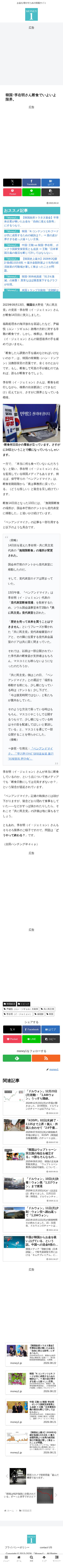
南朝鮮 (40, 1014)
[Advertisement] (31, 54)
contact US (46, 1547)
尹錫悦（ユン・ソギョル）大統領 (22, 1009)
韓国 (51, 1014)
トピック (25, 1004)
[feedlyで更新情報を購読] (17, 1058)
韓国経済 (11, 1004)
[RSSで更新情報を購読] (46, 1058)
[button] (50, 192)
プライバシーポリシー (17, 1547)
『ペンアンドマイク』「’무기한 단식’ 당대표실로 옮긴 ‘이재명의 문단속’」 (31, 753)
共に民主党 (49, 1009)
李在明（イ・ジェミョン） (19, 1014)
